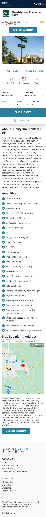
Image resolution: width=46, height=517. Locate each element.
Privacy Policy (8, 468)
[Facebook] (3, 451)
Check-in (5, 92)
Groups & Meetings (34, 71)
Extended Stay (9, 491)
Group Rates (7, 485)
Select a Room (23, 30)
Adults (19, 101)
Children (35, 101)
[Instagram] (16, 451)
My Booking (7, 482)
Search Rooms (23, 112)
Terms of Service (10, 465)
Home (4, 462)
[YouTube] (22, 451)
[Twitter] (9, 451)
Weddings (6, 488)
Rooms (4, 101)
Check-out (29, 92)
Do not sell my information (14, 471)
